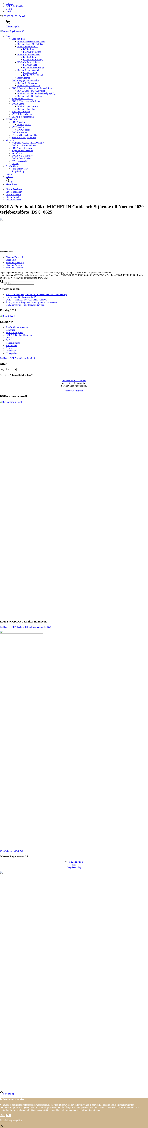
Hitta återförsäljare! (74, 390)
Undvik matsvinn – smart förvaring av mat (25, 305)
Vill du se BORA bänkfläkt (74, 380)
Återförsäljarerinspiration (17, 327)
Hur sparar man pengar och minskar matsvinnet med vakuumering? (36, 294)
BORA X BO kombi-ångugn (19, 335)
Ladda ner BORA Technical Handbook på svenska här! (25, 627)
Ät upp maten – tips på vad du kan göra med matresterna (31, 302)
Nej (2, 1115)
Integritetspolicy (74, 867)
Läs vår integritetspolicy (11, 1120)
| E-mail (21, 16)
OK (8, 1115)
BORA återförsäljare (15, 6)
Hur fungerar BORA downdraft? (21, 297)
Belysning (10, 330)
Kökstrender (11, 345)
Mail (74, 864)
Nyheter (9, 348)
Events (9, 337)
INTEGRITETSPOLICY (12, 851)
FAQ (8, 340)
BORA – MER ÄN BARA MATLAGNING (26, 299)
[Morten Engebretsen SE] (12, 31)
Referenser (11, 350)
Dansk (9, 9)
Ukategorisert (12, 353)
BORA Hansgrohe (14, 332)
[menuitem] (77, 3)
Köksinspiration (13, 343)
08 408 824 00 (11, 16)
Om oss (9, 3)
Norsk (8, 11)
